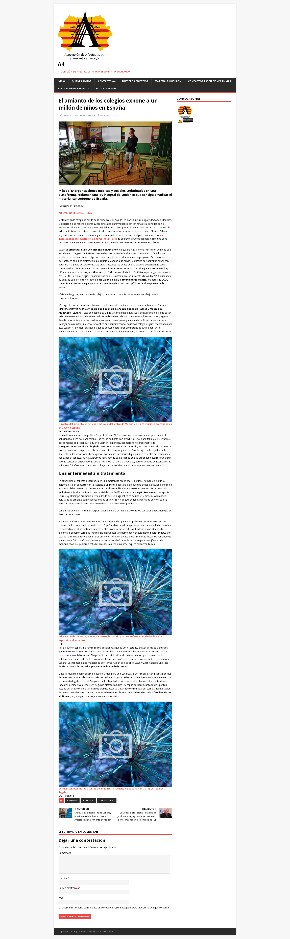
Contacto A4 (106, 81)
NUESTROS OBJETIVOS (135, 81)
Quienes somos (81, 81)
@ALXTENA (85, 212)
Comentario (65, 852)
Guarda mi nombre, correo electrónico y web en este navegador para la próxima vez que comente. (115, 907)
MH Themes (108, 931)
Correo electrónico (69, 887)
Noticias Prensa (106, 88)
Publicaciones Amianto (73, 88)
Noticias (105, 115)
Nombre (63, 878)
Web (61, 897)
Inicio (61, 81)
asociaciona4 (89, 115)
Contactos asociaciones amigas (209, 81)
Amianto (72, 800)
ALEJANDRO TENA (69, 212)
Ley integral (107, 800)
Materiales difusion (168, 81)
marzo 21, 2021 (70, 115)
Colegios (88, 800)
